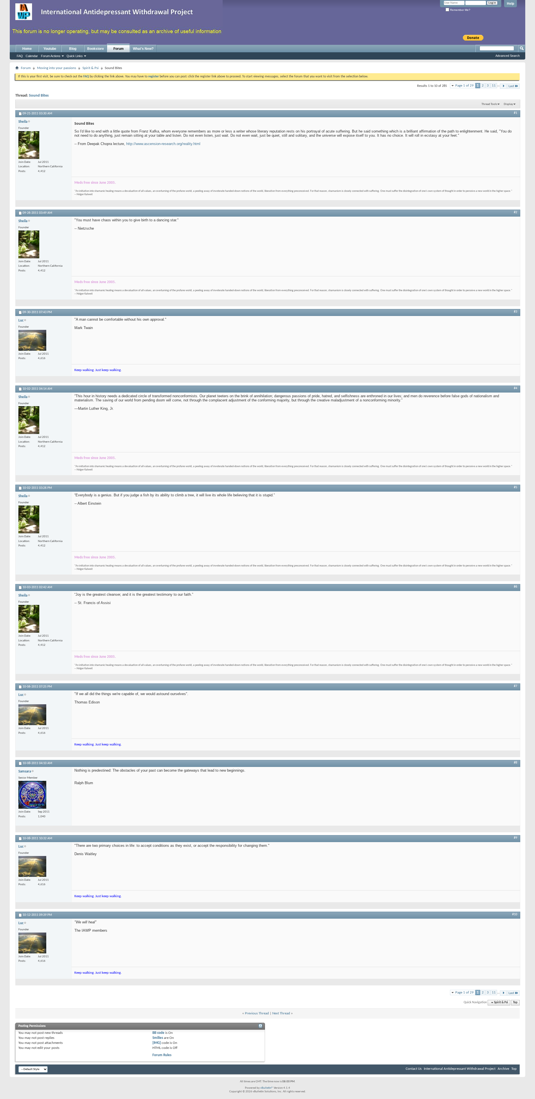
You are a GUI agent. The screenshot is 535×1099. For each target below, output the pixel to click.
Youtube (49, 49)
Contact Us (414, 1069)
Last (511, 86)
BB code (158, 1033)
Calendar (32, 56)
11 (494, 85)
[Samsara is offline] (32, 795)
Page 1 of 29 (464, 85)
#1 (515, 113)
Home (27, 49)
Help (510, 4)
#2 (515, 212)
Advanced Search (507, 55)
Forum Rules (161, 1055)
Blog (72, 49)
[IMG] (156, 1043)
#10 (514, 914)
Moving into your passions (56, 68)
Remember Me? (459, 9)
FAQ (20, 56)
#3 (515, 311)
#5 (515, 487)
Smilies (157, 1038)
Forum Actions (50, 56)
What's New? (143, 49)
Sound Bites (39, 96)
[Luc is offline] (32, 340)
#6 (515, 586)
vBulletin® (266, 1088)
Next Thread (281, 1013)
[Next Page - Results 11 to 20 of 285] (503, 86)
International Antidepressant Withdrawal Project (459, 1069)
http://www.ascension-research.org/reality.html (163, 144)
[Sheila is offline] (28, 145)
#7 (515, 686)
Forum (118, 49)
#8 (515, 762)
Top (515, 1002)
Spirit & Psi (90, 68)
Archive (503, 1069)
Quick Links (75, 56)
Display (508, 104)
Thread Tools (489, 104)
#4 (515, 388)
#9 (515, 838)
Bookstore (95, 49)
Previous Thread (257, 1013)
